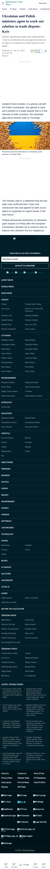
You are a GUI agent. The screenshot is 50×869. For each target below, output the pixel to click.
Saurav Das (29, 625)
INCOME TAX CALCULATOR (12, 614)
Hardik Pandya (7, 325)
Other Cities (29, 377)
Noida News (30, 368)
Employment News (32, 428)
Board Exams (30, 423)
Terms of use (39, 779)
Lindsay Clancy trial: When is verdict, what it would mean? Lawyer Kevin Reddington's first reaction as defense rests (12, 747)
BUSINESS (5, 481)
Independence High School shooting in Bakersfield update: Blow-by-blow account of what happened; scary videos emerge (36, 699)
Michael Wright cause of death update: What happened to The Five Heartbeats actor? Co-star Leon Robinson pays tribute (36, 715)
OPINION (5, 520)
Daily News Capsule (10, 262)
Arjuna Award (30, 630)
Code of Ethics (40, 788)
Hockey (4, 555)
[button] (3, 3)
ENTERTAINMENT (8, 383)
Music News (6, 392)
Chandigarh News (8, 350)
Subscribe (43, 3)
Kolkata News (6, 363)
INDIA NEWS (6, 298)
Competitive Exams (9, 428)
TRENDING (6, 474)
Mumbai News (7, 368)
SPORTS (4, 546)
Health (4, 452)
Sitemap (4, 792)
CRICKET (5, 305)
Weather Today (23, 783)
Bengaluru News (7, 345)
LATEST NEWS (7, 285)
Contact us (22, 779)
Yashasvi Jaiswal (31, 325)
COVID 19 (5, 592)
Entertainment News (9, 672)
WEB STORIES (7, 468)
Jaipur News (30, 359)
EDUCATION (6, 419)
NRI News (5, 681)
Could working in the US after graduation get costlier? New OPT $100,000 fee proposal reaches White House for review (12, 764)
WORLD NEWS (7, 292)
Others (4, 559)
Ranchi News (6, 377)
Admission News (7, 423)
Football (28, 550)
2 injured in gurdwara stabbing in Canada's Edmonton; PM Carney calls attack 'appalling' (12, 729)
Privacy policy (6, 783)
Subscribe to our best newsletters (25, 256)
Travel (27, 457)
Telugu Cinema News (9, 397)
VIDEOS (4, 494)
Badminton (5, 550)
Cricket (22, 9)
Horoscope (5, 412)
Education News (31, 432)
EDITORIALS (6, 526)
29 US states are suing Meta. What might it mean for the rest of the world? (12, 713)
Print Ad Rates (23, 788)
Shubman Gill (6, 321)
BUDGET (4, 500)
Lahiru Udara (30, 334)
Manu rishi (29, 639)
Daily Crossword (31, 603)
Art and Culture (7, 443)
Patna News (6, 372)
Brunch (28, 443)
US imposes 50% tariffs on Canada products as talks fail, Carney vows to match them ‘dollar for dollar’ (12, 698)
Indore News (6, 359)
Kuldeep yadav (31, 634)
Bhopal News (30, 345)
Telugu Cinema (30, 668)
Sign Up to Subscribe (25, 269)
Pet (2, 461)
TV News (28, 397)
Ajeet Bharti (6, 625)
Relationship (6, 457)
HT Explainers (30, 681)
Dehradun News (31, 350)
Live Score (5, 314)
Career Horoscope (8, 643)
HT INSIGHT (6, 573)
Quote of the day (8, 630)
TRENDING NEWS (8, 621)
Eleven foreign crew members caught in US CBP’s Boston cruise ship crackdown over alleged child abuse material (35, 731)
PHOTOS (5, 487)
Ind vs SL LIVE (30, 330)
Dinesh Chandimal (8, 334)
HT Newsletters (40, 783)
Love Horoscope (31, 643)
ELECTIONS (6, 579)
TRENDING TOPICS (9, 654)
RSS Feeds (22, 792)
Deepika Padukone (8, 639)
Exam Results (6, 432)
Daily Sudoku (6, 603)
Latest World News (12, 690)
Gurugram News (31, 354)
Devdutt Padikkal (31, 321)
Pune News (29, 372)
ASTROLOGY (6, 408)
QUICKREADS (7, 586)
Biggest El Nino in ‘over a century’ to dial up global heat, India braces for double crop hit (35, 763)
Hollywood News (32, 388)
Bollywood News (8, 388)
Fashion (4, 448)
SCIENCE (5, 513)
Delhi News (5, 354)
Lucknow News (31, 363)
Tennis (27, 555)
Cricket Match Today (33, 309)
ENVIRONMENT (8, 507)
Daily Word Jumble (8, 608)
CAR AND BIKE (7, 533)
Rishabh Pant (6, 330)
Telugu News (6, 677)
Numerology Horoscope (10, 648)
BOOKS (4, 566)
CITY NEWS (6, 341)
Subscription (6, 788)
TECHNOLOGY (7, 539)
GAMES (4, 599)
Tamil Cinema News (32, 392)
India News (32, 9)
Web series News (8, 401)
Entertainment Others (33, 401)
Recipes (28, 452)
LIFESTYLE (5, 439)
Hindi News (29, 677)
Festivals (28, 448)
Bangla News (30, 672)
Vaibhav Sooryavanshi (9, 634)
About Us (5, 779)
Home (4, 9)
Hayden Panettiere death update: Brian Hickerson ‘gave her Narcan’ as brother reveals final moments (35, 746)
